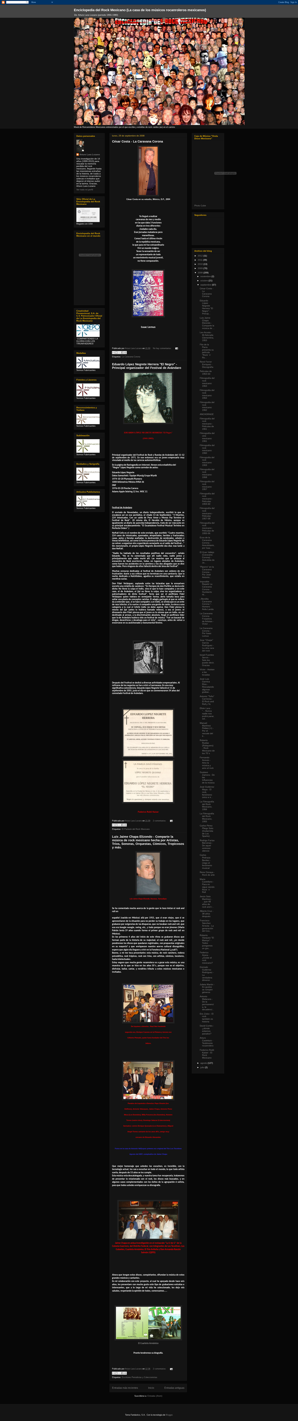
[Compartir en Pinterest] (125, 352)
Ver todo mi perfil (84, 189)
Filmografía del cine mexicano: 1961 (207, 437)
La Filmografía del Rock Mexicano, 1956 (207, 805)
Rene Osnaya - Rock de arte (207, 873)
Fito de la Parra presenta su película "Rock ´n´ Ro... (207, 351)
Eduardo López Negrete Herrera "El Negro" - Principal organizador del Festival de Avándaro (146, 366)
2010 (200, 264)
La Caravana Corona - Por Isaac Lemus (206, 632)
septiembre (206, 284)
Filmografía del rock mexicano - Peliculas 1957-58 (207, 513)
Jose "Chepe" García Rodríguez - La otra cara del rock (207, 645)
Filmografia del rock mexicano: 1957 (207, 485)
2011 (200, 260)
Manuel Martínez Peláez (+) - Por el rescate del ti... (207, 729)
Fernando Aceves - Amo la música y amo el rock (207, 762)
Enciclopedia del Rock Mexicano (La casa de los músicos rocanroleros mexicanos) (140, 10)
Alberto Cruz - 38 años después (206, 914)
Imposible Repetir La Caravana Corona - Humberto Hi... (206, 588)
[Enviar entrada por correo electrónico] (176, 348)
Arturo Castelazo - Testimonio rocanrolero (206, 1042)
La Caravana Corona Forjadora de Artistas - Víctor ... (207, 618)
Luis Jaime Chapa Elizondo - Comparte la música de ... (207, 323)
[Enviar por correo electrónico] (113, 352)
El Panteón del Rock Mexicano (136, 829)
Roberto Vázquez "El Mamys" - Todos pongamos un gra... (207, 942)
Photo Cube (200, 205)
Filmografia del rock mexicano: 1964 (207, 394)
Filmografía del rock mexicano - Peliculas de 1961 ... (207, 423)
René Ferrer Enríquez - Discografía (206, 364)
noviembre (205, 276)
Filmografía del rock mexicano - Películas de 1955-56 (207, 528)
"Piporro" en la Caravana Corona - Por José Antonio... (207, 572)
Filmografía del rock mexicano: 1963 (207, 382)
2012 (200, 255)
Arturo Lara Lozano (89, 154)
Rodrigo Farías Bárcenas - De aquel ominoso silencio (207, 845)
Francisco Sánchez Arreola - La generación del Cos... (207, 925)
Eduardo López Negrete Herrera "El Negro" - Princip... (206, 307)
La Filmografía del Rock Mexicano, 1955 (207, 817)
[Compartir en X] (119, 352)
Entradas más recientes (125, 1388)
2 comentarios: (160, 821)
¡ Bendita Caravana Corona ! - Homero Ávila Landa (207, 604)
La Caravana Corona (131, 357)
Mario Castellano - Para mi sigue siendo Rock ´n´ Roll (207, 885)
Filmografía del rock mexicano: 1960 (207, 449)
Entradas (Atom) (154, 1396)
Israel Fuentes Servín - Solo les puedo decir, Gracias (207, 660)
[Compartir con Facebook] (122, 352)
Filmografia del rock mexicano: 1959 (207, 461)
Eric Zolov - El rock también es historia (206, 1018)
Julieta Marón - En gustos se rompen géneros (207, 988)
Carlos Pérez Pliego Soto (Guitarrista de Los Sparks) (206, 830)
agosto (204, 1063)
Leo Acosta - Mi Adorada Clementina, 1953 (207, 336)
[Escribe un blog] (116, 352)
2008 (200, 272)
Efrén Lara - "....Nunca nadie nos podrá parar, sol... (207, 713)
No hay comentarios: (162, 348)
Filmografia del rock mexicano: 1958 (207, 473)
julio (202, 1067)
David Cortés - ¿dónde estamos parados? (207, 1029)
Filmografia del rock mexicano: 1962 (207, 406)
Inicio (151, 1388)
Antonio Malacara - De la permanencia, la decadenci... (207, 1003)
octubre (204, 280)
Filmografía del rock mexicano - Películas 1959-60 (207, 498)
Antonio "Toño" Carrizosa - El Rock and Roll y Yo (207, 700)
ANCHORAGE (207, 414)
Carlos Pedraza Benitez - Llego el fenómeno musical (206, 861)
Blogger (169, 1415)
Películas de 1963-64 (206, 372)
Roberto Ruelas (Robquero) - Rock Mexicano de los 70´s (207, 747)
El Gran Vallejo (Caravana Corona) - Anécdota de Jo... (207, 557)
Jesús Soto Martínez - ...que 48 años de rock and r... (207, 901)
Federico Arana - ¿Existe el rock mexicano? (206, 957)
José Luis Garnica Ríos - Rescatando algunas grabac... (207, 685)
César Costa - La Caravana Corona (137, 141)
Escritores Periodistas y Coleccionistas (139, 1377)
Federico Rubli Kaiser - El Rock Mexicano (207, 1054)
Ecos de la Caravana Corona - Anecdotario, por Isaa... (207, 542)
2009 (200, 268)
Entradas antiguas (174, 1388)
